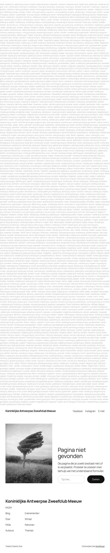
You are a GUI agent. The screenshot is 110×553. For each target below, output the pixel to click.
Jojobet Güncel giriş (93, 353)
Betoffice (3, 268)
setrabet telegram (93, 58)
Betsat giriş (90, 145)
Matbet (2, 153)
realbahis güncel (98, 40)
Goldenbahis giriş (60, 102)
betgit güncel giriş (12, 222)
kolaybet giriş (39, 353)
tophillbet (47, 91)
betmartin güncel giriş (51, 56)
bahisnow (32, 161)
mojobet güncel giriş (51, 189)
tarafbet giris (104, 53)
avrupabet (4, 94)
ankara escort (70, 204)
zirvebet (34, 43)
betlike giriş (85, 245)
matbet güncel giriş (64, 14)
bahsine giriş (22, 56)
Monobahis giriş (93, 361)
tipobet (106, 35)
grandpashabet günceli (44, 381)
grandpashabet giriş (93, 63)
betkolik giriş (55, 86)
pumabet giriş (15, 332)
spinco (39, 56)
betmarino (28, 17)
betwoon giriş (36, 158)
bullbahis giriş (57, 217)
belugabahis (60, 304)
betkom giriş (84, 99)
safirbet (32, 97)
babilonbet (99, 299)
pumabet (69, 104)
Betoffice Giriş (72, 250)
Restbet (71, 9)
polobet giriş (13, 338)
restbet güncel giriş (46, 102)
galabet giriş (66, 84)
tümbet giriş (94, 73)
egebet (56, 40)
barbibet (104, 79)
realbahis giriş (22, 35)
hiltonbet (100, 207)
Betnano (43, 197)
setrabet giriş (80, 12)
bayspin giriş (8, 315)
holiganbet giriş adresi (68, 214)
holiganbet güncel (6, 84)
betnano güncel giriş (16, 381)
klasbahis (100, 253)
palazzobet (94, 312)
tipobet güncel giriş (30, 76)
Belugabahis (55, 397)
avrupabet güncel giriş (33, 99)
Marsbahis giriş (30, 258)
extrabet (10, 235)
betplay (22, 12)
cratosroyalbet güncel (94, 66)
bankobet (3, 56)
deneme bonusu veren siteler (10, 50)
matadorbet (27, 61)
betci (47, 309)
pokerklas (54, 186)
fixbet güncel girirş (18, 345)
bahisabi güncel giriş (41, 332)
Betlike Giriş (13, 243)
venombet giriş (35, 166)
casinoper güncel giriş (66, 68)
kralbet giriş (60, 7)
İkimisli (36, 186)
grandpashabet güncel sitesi (22, 386)
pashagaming (5, 63)
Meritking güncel (72, 27)
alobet (3, 27)
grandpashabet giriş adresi (28, 176)
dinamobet (37, 104)
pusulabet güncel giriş (73, 61)
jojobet (72, 63)
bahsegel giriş (5, 143)
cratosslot (24, 127)
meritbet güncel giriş (92, 268)
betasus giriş (101, 197)
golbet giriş (93, 4)
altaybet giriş (27, 130)
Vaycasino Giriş (19, 238)
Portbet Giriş (11, 376)
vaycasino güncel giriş (8, 35)
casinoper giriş (85, 158)
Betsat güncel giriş (89, 14)
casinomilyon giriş (6, 327)
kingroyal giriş (76, 14)
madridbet (16, 394)
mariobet (106, 66)
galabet (107, 25)
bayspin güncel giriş (7, 171)
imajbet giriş (99, 25)
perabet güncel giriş (17, 361)
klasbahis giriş (72, 225)
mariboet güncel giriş (18, 63)
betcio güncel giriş (38, 12)
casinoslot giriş (89, 94)
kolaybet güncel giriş (39, 63)
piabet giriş (28, 94)
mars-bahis (64, 386)
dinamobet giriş (33, 138)
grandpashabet (95, 45)
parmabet (28, 125)
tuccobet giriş (36, 112)
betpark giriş (64, 40)
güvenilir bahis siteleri (68, 350)
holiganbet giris (5, 309)
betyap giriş (5, 245)
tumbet (47, 127)
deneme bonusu (12, 25)
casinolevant (46, 112)
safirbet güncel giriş (21, 240)
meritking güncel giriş (43, 9)
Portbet (107, 114)
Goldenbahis (48, 40)
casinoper (14, 86)
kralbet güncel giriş (64, 73)
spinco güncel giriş (97, 30)
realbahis (54, 53)
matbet (32, 9)
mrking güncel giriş (29, 32)
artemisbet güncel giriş (24, 189)
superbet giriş (17, 145)
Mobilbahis (63, 273)
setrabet (78, 7)
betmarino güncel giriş (75, 48)
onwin (6, 7)
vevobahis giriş (87, 171)
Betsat (80, 76)
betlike (96, 143)
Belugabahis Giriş (38, 153)
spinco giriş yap (48, 348)
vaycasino (50, 12)
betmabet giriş (81, 35)
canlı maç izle (25, 184)
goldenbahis (81, 58)
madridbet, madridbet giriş (52, 35)
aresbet (8, 130)
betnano (54, 284)
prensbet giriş (73, 268)
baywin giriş (45, 84)
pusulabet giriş (63, 17)
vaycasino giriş (95, 17)
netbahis (46, 194)
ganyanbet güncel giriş (79, 322)
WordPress (100, 546)
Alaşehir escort (93, 366)
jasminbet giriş (9, 261)
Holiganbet (30, 345)
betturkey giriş (75, 40)
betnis (66, 402)
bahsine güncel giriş (60, 197)
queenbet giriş (53, 379)
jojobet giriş (9, 4)
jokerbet (101, 102)
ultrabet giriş (23, 86)
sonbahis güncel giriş (39, 368)
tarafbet (102, 22)
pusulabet (66, 35)
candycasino (78, 81)
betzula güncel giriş (98, 48)
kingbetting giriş (27, 332)
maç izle (3, 66)
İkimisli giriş (18, 304)
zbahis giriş (101, 50)
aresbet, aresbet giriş (30, 263)
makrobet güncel (82, 243)
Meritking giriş (78, 153)
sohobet (63, 32)
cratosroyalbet (59, 76)
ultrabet (20, 27)
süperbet (57, 25)
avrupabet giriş (91, 27)
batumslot (78, 22)
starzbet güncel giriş (90, 125)
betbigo (66, 335)
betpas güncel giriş (14, 32)
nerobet (106, 12)
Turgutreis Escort (82, 204)
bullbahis (102, 84)
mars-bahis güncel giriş (56, 138)
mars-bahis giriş (80, 53)
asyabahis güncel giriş (45, 32)
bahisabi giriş (38, 91)
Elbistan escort (79, 168)
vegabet (12, 368)
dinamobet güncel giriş (64, 279)
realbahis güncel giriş (46, 76)
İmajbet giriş (61, 27)
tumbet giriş (104, 145)
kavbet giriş (51, 43)
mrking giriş (4, 14)
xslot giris (54, 153)
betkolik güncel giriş (97, 173)
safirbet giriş (66, 299)
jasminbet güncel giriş (77, 327)
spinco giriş (85, 114)
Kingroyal (24, 227)
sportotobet (90, 104)
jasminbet (15, 127)
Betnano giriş (102, 376)
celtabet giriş (52, 30)
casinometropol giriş (69, 132)
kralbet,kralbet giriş (90, 155)
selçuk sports (49, 25)
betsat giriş (51, 7)
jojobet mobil (84, 45)
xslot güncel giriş (59, 135)
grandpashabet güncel (35, 173)
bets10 (68, 120)
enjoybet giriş (91, 112)
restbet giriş (13, 7)
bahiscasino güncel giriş (59, 97)
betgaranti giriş (72, 4)
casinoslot (46, 312)
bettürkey (102, 227)
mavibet (56, 32)
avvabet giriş (80, 63)
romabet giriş (32, 7)
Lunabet (27, 155)
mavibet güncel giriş (69, 371)
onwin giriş (38, 35)
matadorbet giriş (57, 89)
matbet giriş (99, 9)
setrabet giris (50, 71)
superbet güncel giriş (72, 189)
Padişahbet (60, 238)
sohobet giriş (40, 243)
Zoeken (96, 479)
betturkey (72, 71)
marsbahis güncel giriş (58, 143)
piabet (49, 20)
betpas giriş (23, 161)
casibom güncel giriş (37, 81)
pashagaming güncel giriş (17, 320)
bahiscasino (18, 84)
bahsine (100, 35)
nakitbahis (10, 9)
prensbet (39, 79)
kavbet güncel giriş (59, 112)
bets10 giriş (53, 17)
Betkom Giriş (15, 150)
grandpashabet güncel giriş (86, 117)
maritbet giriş (38, 143)
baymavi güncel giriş (52, 289)
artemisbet (8, 125)
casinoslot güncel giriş (25, 135)
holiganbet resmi (100, 120)
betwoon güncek (21, 348)
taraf (48, 86)
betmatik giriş (58, 45)
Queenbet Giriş (97, 61)
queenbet (60, 353)
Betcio (20, 20)
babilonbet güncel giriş (63, 368)
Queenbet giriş (103, 89)
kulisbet (45, 104)
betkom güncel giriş (91, 148)
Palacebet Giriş (5, 109)
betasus (27, 27)
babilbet (16, 53)
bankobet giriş (86, 381)
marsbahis (62, 4)
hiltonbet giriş (103, 273)
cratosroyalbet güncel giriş (64, 12)
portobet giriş (57, 9)
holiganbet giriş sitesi (69, 173)
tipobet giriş (4, 225)
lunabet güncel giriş (71, 45)
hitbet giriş (42, 7)
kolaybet (101, 107)
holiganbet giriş (46, 37)
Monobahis (46, 245)
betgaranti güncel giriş (58, 250)
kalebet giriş (71, 117)
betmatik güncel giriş (91, 81)
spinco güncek (5, 150)
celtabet (64, 66)
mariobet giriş (40, 296)
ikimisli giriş (23, 7)
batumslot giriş (78, 43)
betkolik (45, 58)
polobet (57, 263)
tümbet (73, 320)
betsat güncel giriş (48, 99)
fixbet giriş (42, 43)
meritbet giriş (21, 114)
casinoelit (21, 243)
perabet (82, 27)
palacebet (37, 245)
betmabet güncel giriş (100, 381)
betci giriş (101, 155)
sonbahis (42, 220)
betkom (63, 117)
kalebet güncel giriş (65, 343)
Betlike (87, 20)
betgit (37, 117)
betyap (15, 37)
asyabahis (42, 394)
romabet (32, 4)
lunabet (103, 71)
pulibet (86, 176)
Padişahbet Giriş (81, 9)
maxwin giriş (69, 7)
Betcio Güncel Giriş (29, 30)
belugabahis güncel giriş (61, 294)
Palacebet (40, 161)
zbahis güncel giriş (22, 9)
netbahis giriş (74, 97)
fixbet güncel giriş (33, 37)
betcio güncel (39, 135)
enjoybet (33, 107)
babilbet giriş (29, 48)
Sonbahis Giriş (6, 204)
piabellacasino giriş (82, 17)
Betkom (43, 20)
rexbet (101, 114)
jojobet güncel (62, 291)
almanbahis (35, 150)
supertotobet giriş (12, 73)
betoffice (79, 125)
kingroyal (73, 179)
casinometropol (61, 71)
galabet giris (56, 166)
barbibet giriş (100, 325)
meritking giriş (44, 61)
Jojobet (62, 120)
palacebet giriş (101, 94)
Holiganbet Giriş (41, 402)
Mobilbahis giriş (96, 138)
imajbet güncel (50, 27)
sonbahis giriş (92, 89)
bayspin (29, 404)
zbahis (32, 79)
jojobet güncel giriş (29, 253)
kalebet (11, 22)
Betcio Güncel (98, 56)
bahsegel (12, 379)
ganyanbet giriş (67, 25)
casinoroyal (11, 230)
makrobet (26, 148)
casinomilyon (67, 181)
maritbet (36, 238)
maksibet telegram (86, 261)
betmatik (87, 48)
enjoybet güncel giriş (22, 120)
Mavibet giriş (90, 279)
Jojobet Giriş (56, 253)
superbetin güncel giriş (37, 68)
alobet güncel (9, 255)
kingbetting (67, 312)
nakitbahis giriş (5, 45)
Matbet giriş (52, 63)
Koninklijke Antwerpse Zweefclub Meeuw (31, 411)
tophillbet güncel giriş (26, 122)
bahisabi (69, 43)
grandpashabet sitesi (24, 373)
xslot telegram (23, 107)
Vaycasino (56, 66)
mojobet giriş (58, 381)
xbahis (96, 53)
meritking (3, 32)
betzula (71, 22)
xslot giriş (23, 163)
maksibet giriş (9, 140)
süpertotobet (35, 73)
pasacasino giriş (6, 394)
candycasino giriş (6, 161)
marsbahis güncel (10, 20)
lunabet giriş (94, 7)
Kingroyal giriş (25, 166)
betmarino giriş (51, 68)
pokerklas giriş (88, 143)
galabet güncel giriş (80, 122)
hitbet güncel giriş (82, 186)
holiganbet (53, 4)
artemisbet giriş (5, 58)
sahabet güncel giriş (27, 53)
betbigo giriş (102, 307)
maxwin (62, 61)
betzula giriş (85, 30)
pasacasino (65, 171)
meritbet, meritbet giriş (28, 363)
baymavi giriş (55, 386)
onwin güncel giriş (33, 14)
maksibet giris (63, 127)
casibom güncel (69, 91)
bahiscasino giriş (64, 284)
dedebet (71, 30)
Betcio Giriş (65, 86)
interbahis (95, 97)
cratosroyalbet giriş (77, 20)
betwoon (92, 186)
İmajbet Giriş (8, 238)
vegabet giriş (55, 338)
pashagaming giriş (100, 127)
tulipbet (104, 199)
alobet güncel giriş (6, 97)
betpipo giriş (57, 327)
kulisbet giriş (45, 73)
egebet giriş (8, 279)
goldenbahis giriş (42, 4)
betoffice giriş (21, 181)
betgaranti (103, 32)
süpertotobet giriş (97, 330)
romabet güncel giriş (33, 22)
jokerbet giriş (104, 73)
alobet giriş (4, 22)
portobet (90, 91)
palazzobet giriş (83, 173)
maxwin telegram (76, 86)
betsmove (7, 184)
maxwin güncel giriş (47, 199)
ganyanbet (12, 94)
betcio (72, 17)
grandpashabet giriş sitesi (62, 325)
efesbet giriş (16, 45)
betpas (41, 27)
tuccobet (26, 371)
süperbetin (81, 135)
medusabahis (89, 25)
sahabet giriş (45, 14)
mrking (97, 145)
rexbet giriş (29, 143)
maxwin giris (85, 166)
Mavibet (86, 86)
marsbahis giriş (90, 12)
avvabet (4, 176)
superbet (96, 168)
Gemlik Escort (40, 335)
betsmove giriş (45, 53)
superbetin (87, 214)
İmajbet (13, 135)
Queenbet (85, 7)
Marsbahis (43, 138)
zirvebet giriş (32, 40)
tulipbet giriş (26, 45)
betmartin (22, 132)
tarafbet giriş (99, 130)
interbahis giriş (74, 114)
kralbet (6, 30)
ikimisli (95, 84)
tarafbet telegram (92, 232)
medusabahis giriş (90, 153)
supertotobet (21, 14)
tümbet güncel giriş (7, 71)
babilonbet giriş (12, 266)
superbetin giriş (6, 37)
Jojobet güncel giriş (21, 4)
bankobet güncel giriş (14, 153)
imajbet (3, 43)
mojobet (92, 263)
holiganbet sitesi (6, 53)
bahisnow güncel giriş (43, 217)
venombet (13, 99)
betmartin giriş (49, 281)
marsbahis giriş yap (102, 204)
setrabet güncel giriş (69, 148)
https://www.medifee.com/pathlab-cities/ (15, 112)
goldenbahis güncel (80, 276)
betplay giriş (89, 43)
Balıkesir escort (86, 389)
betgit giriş (36, 145)
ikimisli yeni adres (95, 399)
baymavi (44, 150)
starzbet (95, 22)
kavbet (27, 58)
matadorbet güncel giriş (41, 181)
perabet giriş (75, 120)
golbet (54, 291)
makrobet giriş (86, 40)
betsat (53, 14)
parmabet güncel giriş (39, 155)
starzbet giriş (105, 132)
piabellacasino (82, 132)
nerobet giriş (78, 25)
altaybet (82, 104)
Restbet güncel (41, 379)
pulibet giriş (86, 61)
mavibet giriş (68, 107)
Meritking (18, 104)
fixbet (2, 4)
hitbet (66, 202)
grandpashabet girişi (26, 109)
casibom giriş (83, 4)
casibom (12, 14)
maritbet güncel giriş (18, 312)
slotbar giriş (22, 271)
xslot (37, 53)
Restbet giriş (82, 361)
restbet (28, 12)
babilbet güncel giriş (11, 12)
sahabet (56, 20)
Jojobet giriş (39, 294)
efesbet (3, 25)
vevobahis (105, 63)
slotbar (99, 12)
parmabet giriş (90, 37)
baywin (73, 191)
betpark (9, 66)
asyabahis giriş (96, 166)
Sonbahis (19, 248)
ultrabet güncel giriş (98, 20)
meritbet (93, 86)
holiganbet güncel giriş (68, 58)
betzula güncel (91, 212)
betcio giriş (69, 53)
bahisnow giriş (39, 48)
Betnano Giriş (85, 304)
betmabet (38, 345)
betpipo (3, 104)
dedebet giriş (40, 86)
